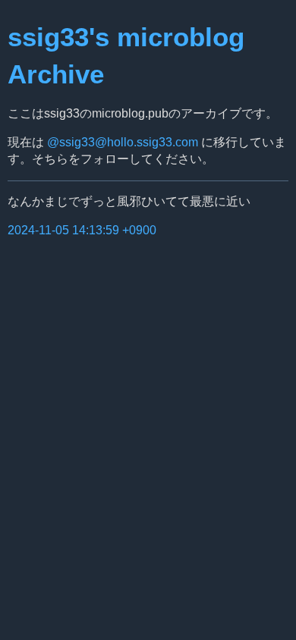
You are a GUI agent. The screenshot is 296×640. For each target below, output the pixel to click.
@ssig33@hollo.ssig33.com (122, 142)
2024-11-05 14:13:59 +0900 (82, 230)
